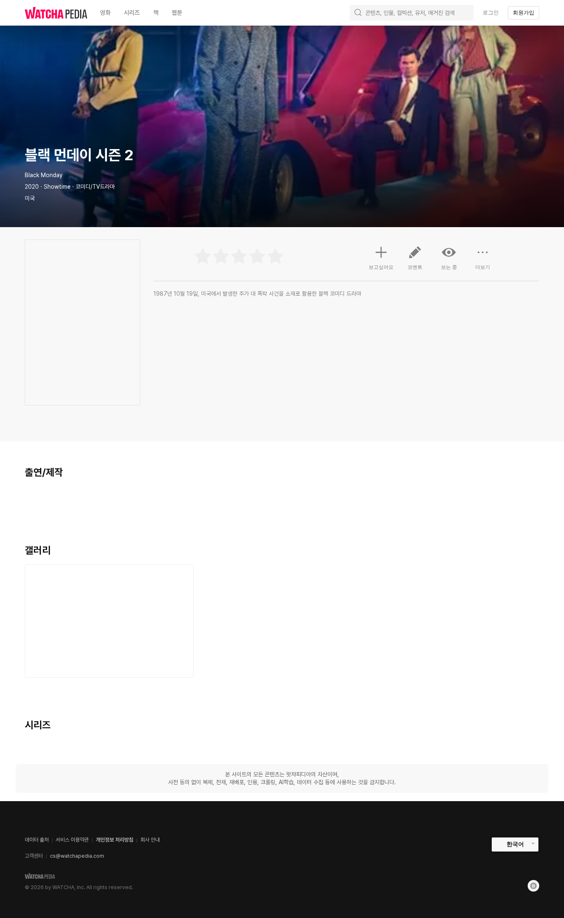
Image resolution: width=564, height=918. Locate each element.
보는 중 (449, 267)
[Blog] (533, 886)
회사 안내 (150, 840)
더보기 (482, 267)
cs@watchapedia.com (77, 856)
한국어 (515, 844)
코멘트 (415, 267)
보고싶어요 (381, 267)
